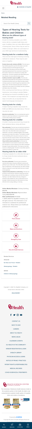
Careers (16, 329)
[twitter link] (14, 315)
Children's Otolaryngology (10, 273)
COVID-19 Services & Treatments (16, 372)
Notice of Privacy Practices (16, 360)
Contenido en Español (25, 7)
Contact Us (16, 321)
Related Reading (8, 17)
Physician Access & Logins (16, 356)
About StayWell (16, 293)
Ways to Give (16, 325)
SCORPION (19, 417)
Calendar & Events (16, 341)
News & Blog (16, 337)
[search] (14, 23)
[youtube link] (21, 315)
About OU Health (16, 333)
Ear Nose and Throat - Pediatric (12, 262)
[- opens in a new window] (16, 384)
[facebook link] (11, 315)
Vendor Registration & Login (16, 349)
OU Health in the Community (16, 345)
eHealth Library (16, 353)
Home (3, 13)
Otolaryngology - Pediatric (10, 266)
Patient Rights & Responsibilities (16, 364)
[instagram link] (17, 315)
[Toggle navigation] (3, 8)
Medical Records (16, 368)
